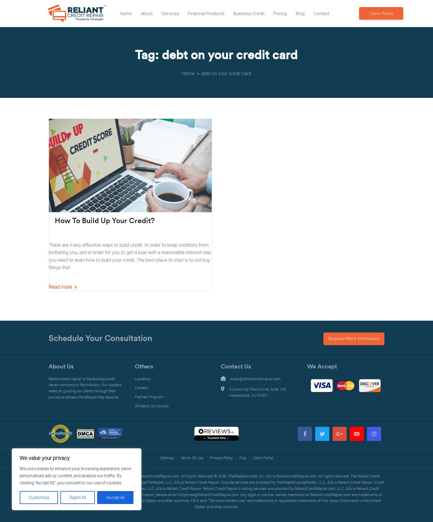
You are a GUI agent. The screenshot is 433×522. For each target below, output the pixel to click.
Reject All (78, 497)
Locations (143, 379)
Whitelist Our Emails (152, 406)
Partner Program (149, 397)
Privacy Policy (221, 458)
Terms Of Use (192, 458)
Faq (242, 458)
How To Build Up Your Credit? (105, 221)
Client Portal (263, 458)
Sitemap (167, 458)
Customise (39, 497)
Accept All (115, 497)
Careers (141, 388)
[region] (76, 479)
